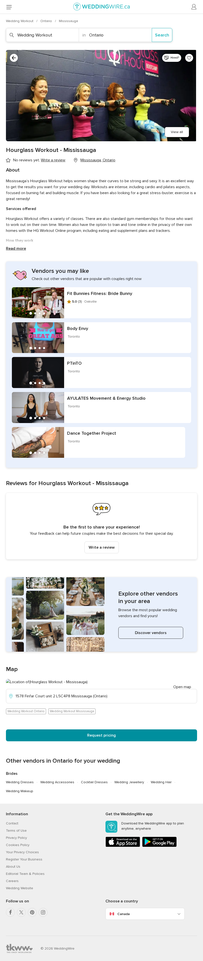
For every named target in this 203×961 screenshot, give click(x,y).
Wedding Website (19, 888)
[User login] (194, 7)
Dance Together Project (91, 433)
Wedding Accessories (57, 782)
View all (177, 132)
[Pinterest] (32, 912)
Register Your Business (24, 859)
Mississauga (68, 21)
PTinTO (74, 363)
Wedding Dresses (20, 782)
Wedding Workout (20, 21)
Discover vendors (151, 632)
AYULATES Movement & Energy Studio (106, 398)
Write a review (102, 547)
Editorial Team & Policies (25, 874)
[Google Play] (159, 846)
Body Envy (77, 328)
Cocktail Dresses (94, 782)
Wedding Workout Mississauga (72, 711)
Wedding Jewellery (129, 782)
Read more (16, 248)
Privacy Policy (16, 838)
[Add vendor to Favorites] (189, 58)
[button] (101, 526)
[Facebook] (10, 912)
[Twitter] (21, 912)
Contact (12, 823)
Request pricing (101, 735)
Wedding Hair (161, 782)
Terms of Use (16, 830)
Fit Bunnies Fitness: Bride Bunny (99, 293)
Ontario (46, 21)
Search (162, 35)
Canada (123, 914)
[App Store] (122, 846)
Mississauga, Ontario (97, 160)
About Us (13, 866)
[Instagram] (43, 912)
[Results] (14, 58)
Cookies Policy (17, 845)
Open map (182, 686)
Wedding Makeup (19, 791)
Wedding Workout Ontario (26, 711)
